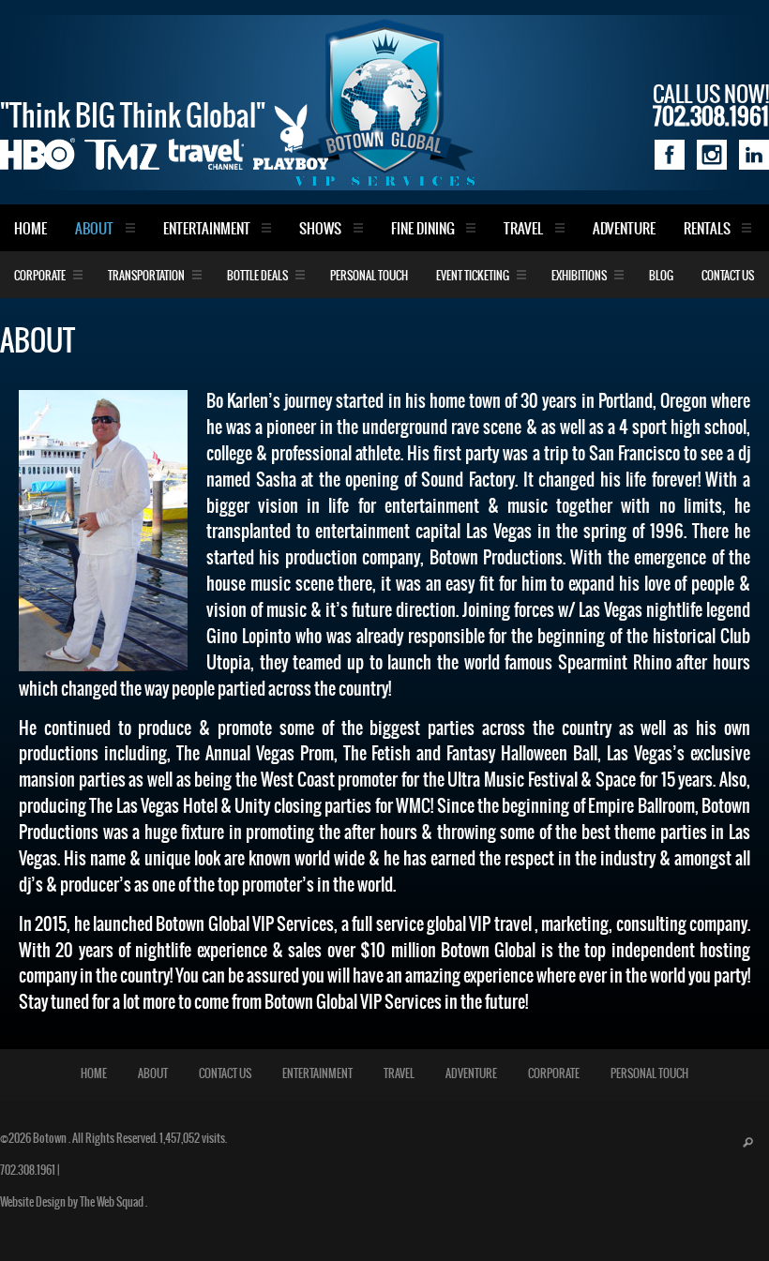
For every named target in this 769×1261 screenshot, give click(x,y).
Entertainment (206, 229)
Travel (523, 229)
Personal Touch (369, 276)
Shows (320, 229)
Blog (661, 276)
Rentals (707, 229)
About (94, 229)
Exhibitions (579, 276)
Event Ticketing (472, 276)
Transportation (146, 276)
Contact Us (727, 276)
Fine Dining (423, 229)
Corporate (40, 276)
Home (30, 229)
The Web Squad (112, 1202)
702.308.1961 (27, 1170)
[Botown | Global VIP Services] (384, 102)
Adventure (624, 229)
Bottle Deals (257, 276)
